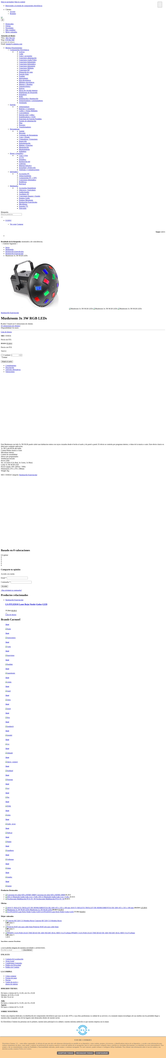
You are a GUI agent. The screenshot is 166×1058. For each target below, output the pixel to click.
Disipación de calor (26, 72)
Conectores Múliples (26, 68)
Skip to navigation (7, 2)
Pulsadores (23, 94)
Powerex (22, 125)
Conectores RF (24, 70)
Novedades (9, 28)
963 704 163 (10, 38)
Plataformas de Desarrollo (28, 92)
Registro (13, 14)
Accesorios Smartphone (27, 188)
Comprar (20, 224)
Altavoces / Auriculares (27, 190)
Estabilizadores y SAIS (27, 117)
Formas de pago (11, 978)
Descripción (9, 368)
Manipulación (24, 147)
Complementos (10, 366)
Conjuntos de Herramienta (28, 135)
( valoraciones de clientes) (10, 326)
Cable (21, 54)
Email (3, 578)
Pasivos (21, 88)
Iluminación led (24, 162)
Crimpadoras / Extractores (28, 139)
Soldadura (22, 151)
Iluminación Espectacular (10, 313)
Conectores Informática (27, 64)
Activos (22, 52)
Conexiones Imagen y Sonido (29, 196)
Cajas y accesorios (25, 56)
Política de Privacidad (13, 965)
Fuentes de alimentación (27, 121)
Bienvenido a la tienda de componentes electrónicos (23, 6)
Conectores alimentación (27, 58)
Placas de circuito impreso (28, 90)
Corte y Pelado (24, 137)
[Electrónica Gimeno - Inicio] (2, 18)
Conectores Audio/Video (28, 60)
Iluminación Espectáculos (28, 202)
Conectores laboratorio (27, 66)
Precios (8, 980)
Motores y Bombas (26, 84)
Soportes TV (23, 206)
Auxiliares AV (24, 194)
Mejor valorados (11, 32)
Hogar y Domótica (16, 153)
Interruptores (23, 78)
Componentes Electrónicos (19, 50)
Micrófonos (23, 204)
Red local (22, 184)
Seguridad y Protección (27, 168)
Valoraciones (10, 372)
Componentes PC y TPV (28, 178)
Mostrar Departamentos (13, 48)
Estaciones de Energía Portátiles (30, 119)
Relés (21, 97)
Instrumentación (24, 143)
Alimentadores (24, 107)
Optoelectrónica (24, 86)
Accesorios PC (24, 174)
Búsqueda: (4, 212)
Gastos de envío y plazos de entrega (11, 983)
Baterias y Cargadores (27, 109)
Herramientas (14, 129)
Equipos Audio (24, 198)
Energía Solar (24, 74)
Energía (12, 105)
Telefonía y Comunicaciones (29, 170)
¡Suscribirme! (27, 950)
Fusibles (22, 76)
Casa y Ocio (23, 155)
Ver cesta (13, 224)
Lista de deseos (6, 332)
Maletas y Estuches (26, 145)
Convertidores (24, 113)
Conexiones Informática (27, 180)
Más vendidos (10, 30)
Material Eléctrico (25, 166)
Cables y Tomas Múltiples (28, 111)
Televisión (22, 208)
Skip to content (19, 2)
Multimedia (14, 186)
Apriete (21, 131)
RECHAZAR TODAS (84, 1053)
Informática (14, 172)
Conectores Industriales (27, 62)
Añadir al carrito (7, 361)
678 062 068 (9, 40)
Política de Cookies (12, 967)
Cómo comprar (10, 976)
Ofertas (8, 26)
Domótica (22, 160)
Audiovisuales (24, 192)
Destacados (9, 24)
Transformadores (25, 127)
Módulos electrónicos (26, 82)
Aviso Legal (9, 961)
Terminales (23, 103)
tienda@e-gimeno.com (14, 44)
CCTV (21, 157)
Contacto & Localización (14, 959)
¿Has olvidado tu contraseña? (11, 590)
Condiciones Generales (13, 963)
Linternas (22, 164)
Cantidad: (7, 355)
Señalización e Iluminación (28, 99)
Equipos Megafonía (26, 200)
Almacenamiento (25, 176)
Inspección (23, 141)
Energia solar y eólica (26, 115)
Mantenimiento (24, 149)
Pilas (20, 123)
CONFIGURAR (102, 1053)
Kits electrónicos (25, 80)
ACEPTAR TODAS (65, 1053)
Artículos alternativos (13, 370)
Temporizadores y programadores (31, 101)
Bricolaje (22, 133)
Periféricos (23, 182)
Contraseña (5, 582)
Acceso (12, 12)
